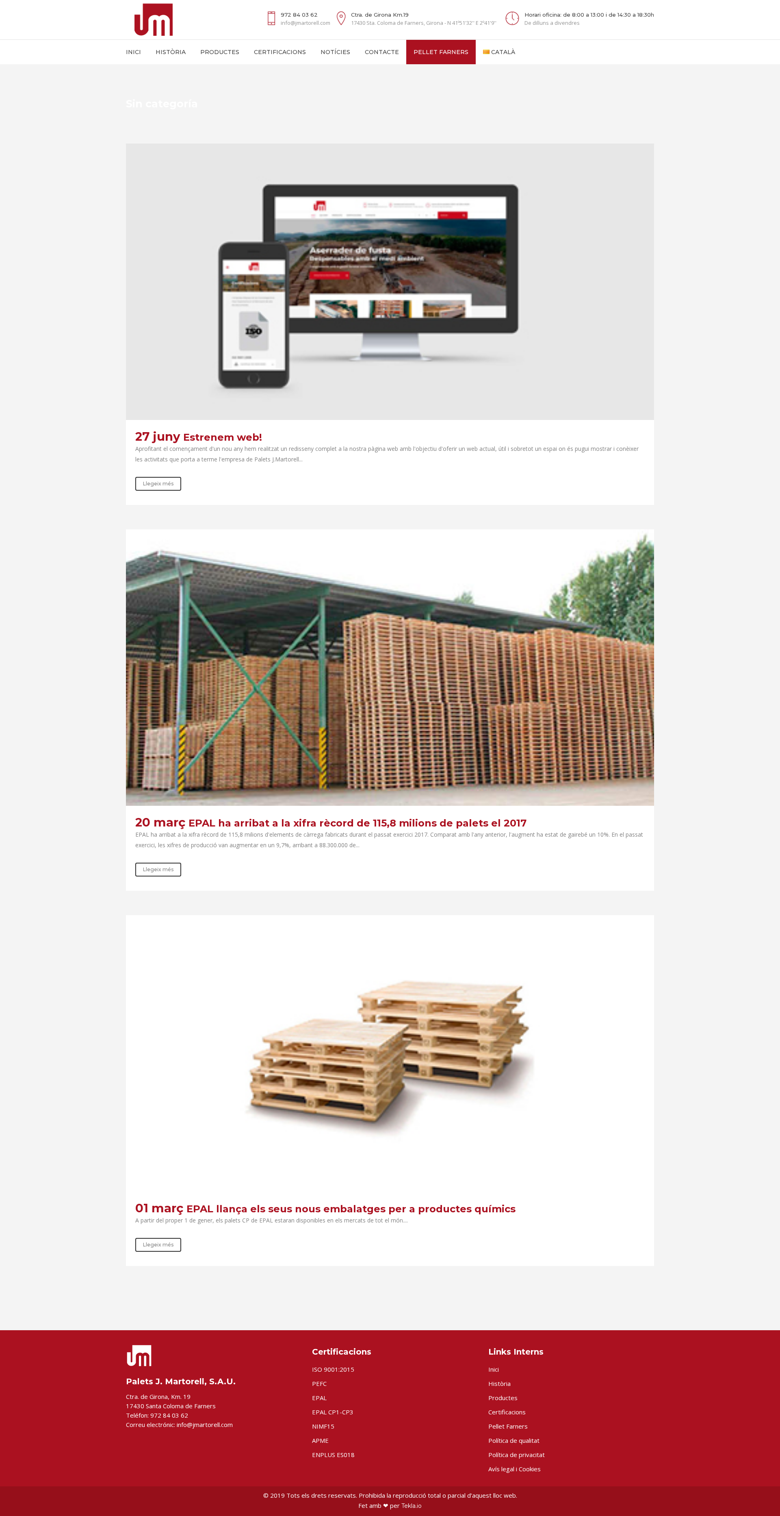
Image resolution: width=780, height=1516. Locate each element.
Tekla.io (411, 1505)
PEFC (319, 1383)
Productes (503, 1398)
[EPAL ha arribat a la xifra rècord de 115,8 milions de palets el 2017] (390, 667)
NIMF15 (323, 1426)
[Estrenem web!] (390, 282)
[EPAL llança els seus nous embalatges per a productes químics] (390, 1053)
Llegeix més (158, 484)
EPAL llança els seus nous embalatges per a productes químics (351, 1209)
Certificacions (507, 1412)
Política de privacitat (516, 1455)
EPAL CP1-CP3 (332, 1412)
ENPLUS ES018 (333, 1455)
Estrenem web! (222, 437)
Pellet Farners (508, 1426)
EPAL (319, 1398)
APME (320, 1440)
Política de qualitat (514, 1440)
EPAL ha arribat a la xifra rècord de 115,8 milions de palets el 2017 (357, 823)
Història (499, 1383)
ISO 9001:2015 (333, 1369)
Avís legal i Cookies (514, 1469)
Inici (493, 1369)
